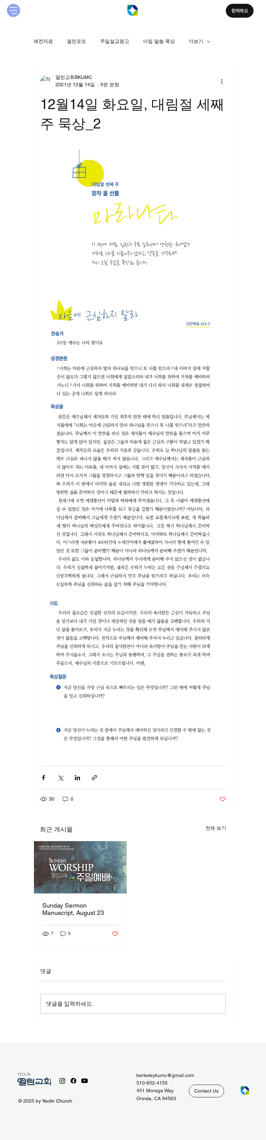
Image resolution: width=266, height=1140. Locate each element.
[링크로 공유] (94, 777)
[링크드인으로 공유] (77, 777)
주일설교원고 (114, 41)
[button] (206, 1091)
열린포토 (76, 41)
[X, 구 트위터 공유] (60, 777)
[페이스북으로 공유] (43, 777)
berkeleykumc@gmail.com (165, 1075)
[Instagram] (62, 1081)
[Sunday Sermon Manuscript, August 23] (80, 867)
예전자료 (43, 41)
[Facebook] (73, 1081)
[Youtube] (84, 1081)
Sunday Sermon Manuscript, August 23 (73, 909)
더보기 (196, 41)
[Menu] (13, 10)
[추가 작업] (222, 81)
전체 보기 (215, 828)
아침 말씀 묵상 (159, 41)
